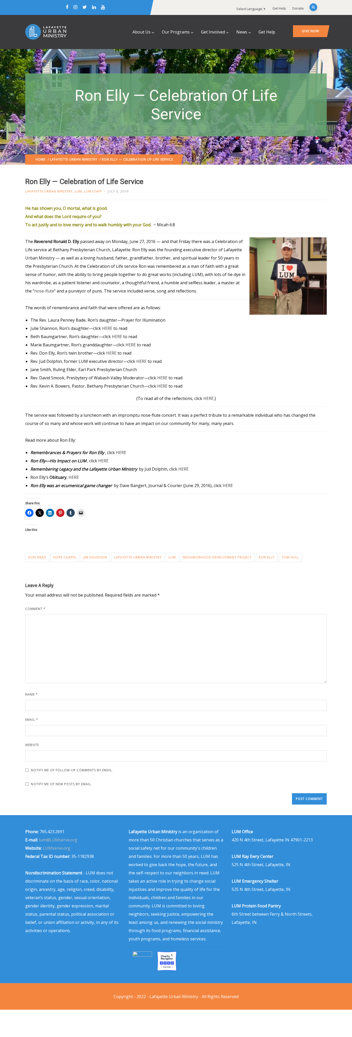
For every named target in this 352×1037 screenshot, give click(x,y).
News (241, 32)
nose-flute (44, 291)
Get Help (279, 8)
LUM (78, 191)
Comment (35, 609)
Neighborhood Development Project (217, 557)
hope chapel (65, 557)
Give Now (310, 31)
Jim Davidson (95, 557)
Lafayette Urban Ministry (73, 159)
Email (31, 719)
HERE (107, 328)
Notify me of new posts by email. (61, 784)
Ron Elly (267, 557)
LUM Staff (93, 191)
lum (172, 557)
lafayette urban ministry (138, 557)
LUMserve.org (56, 848)
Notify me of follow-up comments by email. (72, 770)
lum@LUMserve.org (58, 840)
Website (32, 745)
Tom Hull (290, 557)
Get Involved (213, 32)
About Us (141, 32)
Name (31, 694)
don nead (37, 557)
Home (41, 159)
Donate (298, 8)
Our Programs (176, 32)
